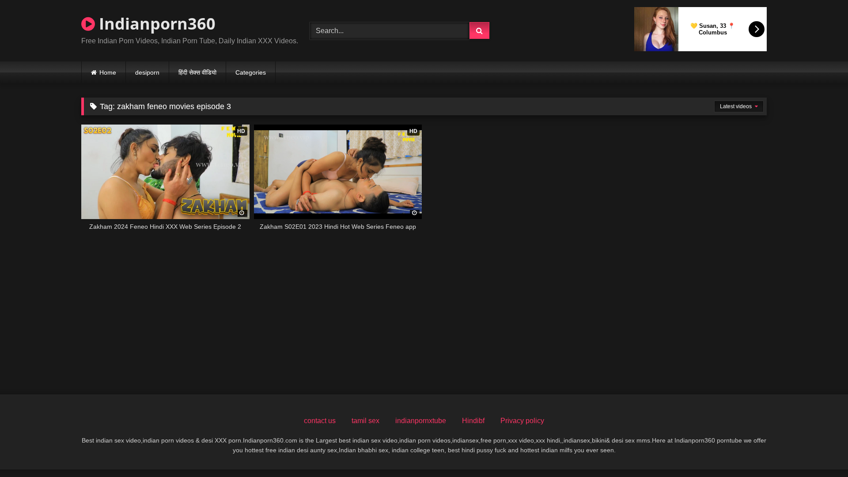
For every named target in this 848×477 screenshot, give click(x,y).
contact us (320, 420)
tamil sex (365, 420)
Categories (250, 72)
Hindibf (473, 420)
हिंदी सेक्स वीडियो (197, 72)
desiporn (147, 72)
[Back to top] (820, 450)
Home (107, 72)
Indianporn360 (155, 23)
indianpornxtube (420, 420)
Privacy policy (522, 420)
